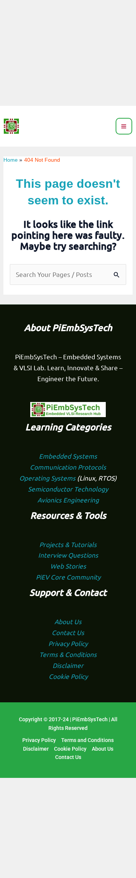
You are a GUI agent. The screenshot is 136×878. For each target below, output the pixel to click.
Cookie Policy (68, 676)
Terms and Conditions (87, 740)
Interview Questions (68, 555)
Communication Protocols (68, 467)
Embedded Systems (68, 456)
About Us (68, 621)
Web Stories (68, 566)
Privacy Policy (68, 643)
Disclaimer (68, 665)
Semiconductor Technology (68, 489)
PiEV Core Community (68, 577)
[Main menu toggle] (124, 126)
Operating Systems (48, 478)
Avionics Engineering (68, 500)
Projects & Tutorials (68, 544)
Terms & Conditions (68, 654)
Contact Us (68, 632)
